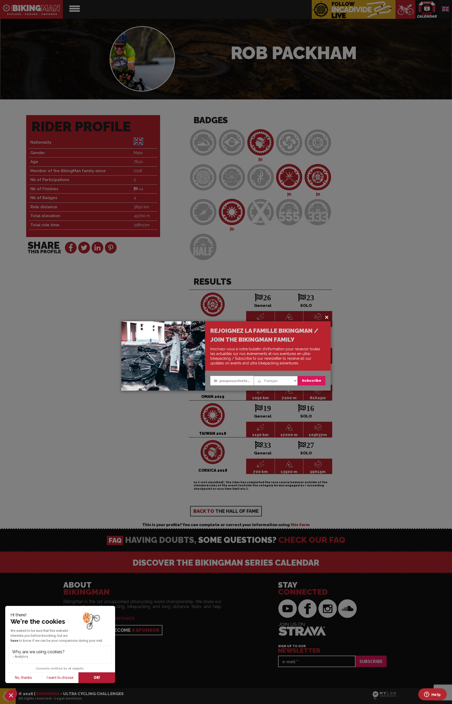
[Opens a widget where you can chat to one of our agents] (432, 694)
